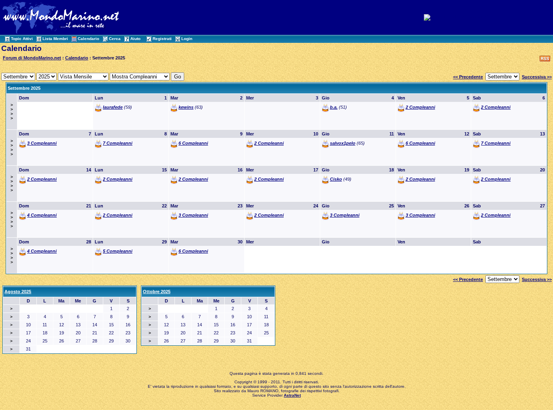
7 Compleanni (117, 143)
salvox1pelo (342, 143)
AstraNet (292, 395)
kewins (186, 107)
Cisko (336, 179)
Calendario (88, 38)
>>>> (12, 111)
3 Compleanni (42, 143)
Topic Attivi (22, 38)
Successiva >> (537, 76)
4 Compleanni (42, 215)
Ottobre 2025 (156, 291)
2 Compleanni (420, 107)
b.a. (334, 107)
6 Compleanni (193, 143)
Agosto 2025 (17, 291)
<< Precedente (468, 76)
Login (186, 38)
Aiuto (135, 38)
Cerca (115, 38)
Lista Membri (55, 38)
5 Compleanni (117, 251)
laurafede (113, 107)
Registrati (162, 38)
